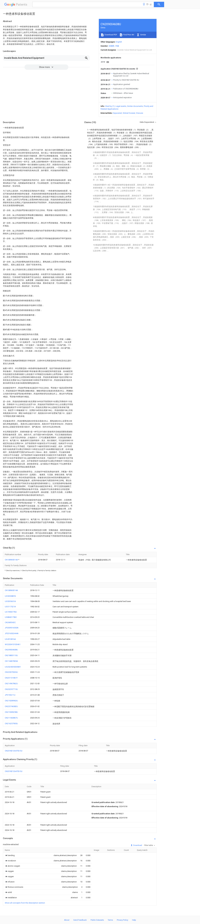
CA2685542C (10, 622)
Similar (143, 35)
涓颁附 (111, 46)
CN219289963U (11, 701)
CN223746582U (11, 706)
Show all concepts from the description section (25, 903)
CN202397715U (11, 689)
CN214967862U (11, 683)
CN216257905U (11, 723)
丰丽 (117, 46)
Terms (110, 920)
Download (137, 845)
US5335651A (10, 601)
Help (134, 920)
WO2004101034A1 (12, 644)
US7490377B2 (11, 612)
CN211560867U (11, 718)
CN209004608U (11, 650)
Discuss (139, 113)
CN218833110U (11, 655)
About (66, 920)
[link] (10, 855)
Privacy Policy (122, 920)
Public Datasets (97, 920)
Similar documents (135, 106)
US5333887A (10, 596)
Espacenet (117, 113)
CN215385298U (11, 712)
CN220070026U (11, 672)
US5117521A (10, 607)
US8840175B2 (11, 617)
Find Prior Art (128, 35)
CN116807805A (11, 661)
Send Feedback (80, 920)
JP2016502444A (11, 633)
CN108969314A (11, 560)
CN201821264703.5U (13, 751)
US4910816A (10, 639)
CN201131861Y (11, 678)
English (119, 42)
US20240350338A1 (13, 667)
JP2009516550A (11, 628)
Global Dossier (129, 113)
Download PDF (110, 35)
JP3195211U (10, 695)
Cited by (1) (110, 106)
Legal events (121, 106)
